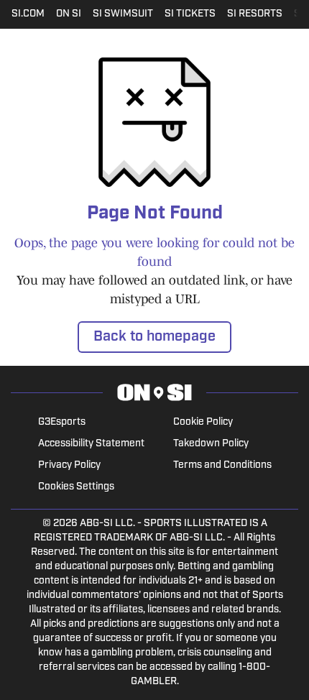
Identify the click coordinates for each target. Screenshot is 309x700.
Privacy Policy (69, 465)
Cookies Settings (76, 487)
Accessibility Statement (91, 443)
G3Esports (62, 422)
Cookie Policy (203, 422)
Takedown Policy (211, 443)
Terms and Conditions (222, 465)
